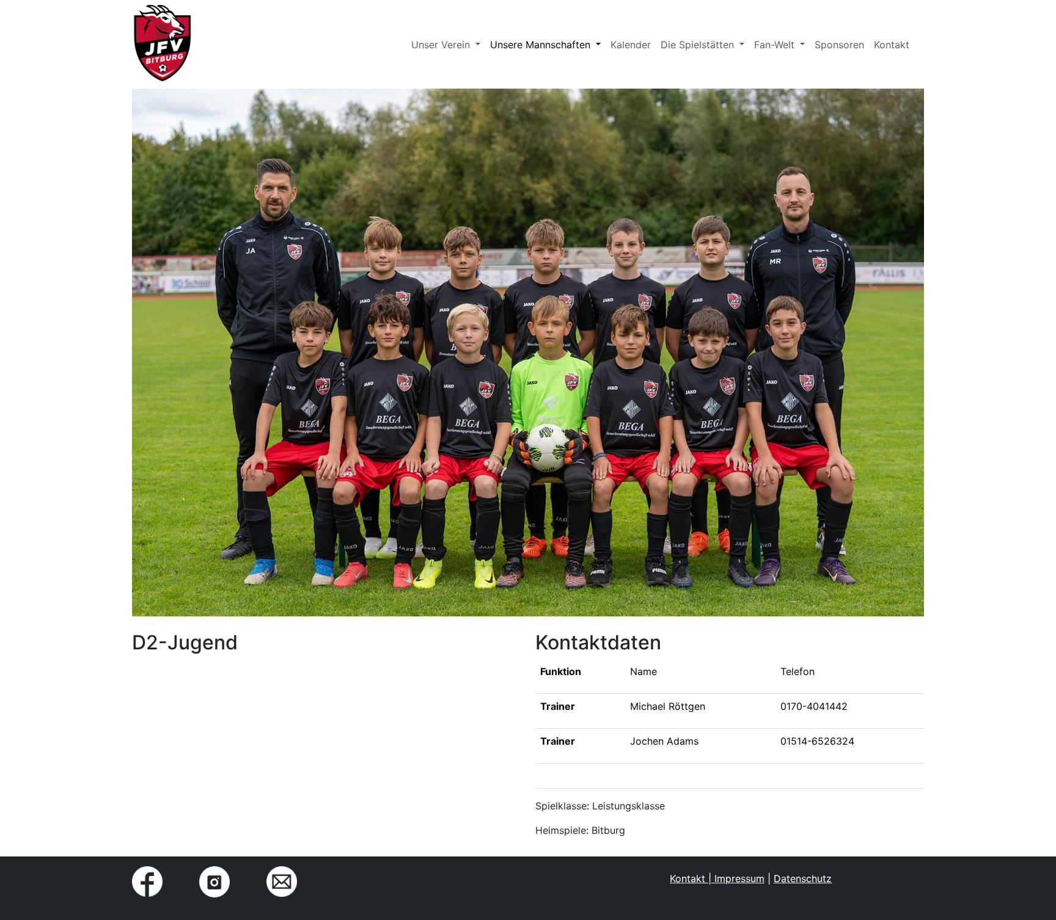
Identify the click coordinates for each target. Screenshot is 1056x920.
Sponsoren (839, 44)
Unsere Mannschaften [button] (541, 44)
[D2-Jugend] (162, 44)
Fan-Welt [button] (776, 44)
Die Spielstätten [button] (699, 44)
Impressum (738, 878)
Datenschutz (803, 878)
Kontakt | (690, 878)
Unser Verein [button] (442, 44)
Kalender (630, 44)
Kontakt (891, 44)
